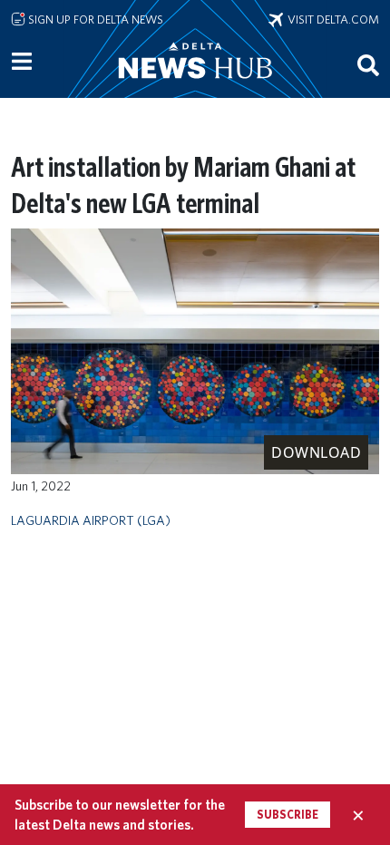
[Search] (368, 64)
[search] (368, 64)
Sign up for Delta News (94, 19)
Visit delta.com (331, 19)
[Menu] (22, 62)
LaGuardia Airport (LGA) (91, 520)
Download (316, 452)
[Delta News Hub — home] (195, 85)
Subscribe (287, 814)
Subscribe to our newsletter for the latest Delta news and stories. (120, 814)
